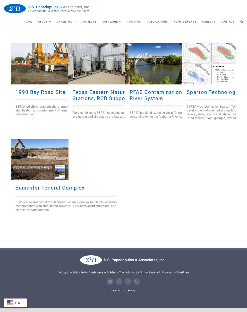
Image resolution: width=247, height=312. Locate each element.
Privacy (131, 290)
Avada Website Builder (102, 272)
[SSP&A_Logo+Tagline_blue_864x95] (47, 5)
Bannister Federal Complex (50, 188)
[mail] (127, 281)
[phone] (136, 281)
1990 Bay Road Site (40, 92)
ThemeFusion (127, 272)
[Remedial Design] (40, 63)
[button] (241, 21)
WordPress (182, 272)
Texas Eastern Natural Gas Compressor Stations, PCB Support (123, 95)
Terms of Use (118, 290)
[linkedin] (110, 281)
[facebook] (119, 281)
